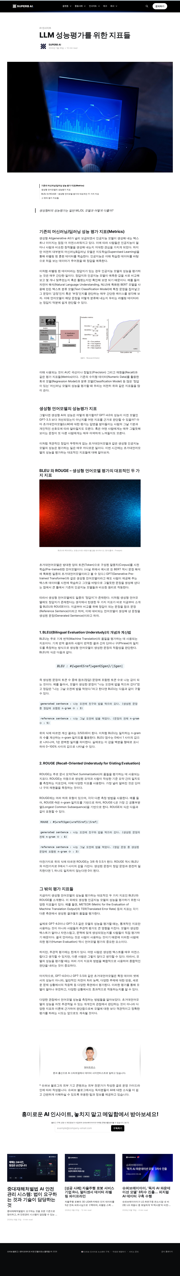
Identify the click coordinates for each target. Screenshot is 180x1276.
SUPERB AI (55, 44)
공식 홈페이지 (167, 1251)
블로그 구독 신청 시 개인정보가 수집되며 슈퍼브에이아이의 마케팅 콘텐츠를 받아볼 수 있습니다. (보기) (90, 1123)
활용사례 (79, 6)
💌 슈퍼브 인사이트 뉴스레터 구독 (95, 1252)
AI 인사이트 (45, 27)
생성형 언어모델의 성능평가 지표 (56, 189)
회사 (112, 6)
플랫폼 (65, 6)
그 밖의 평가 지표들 (50, 198)
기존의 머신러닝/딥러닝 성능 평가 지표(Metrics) (62, 185)
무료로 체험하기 (119, 1252)
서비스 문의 (134, 1252)
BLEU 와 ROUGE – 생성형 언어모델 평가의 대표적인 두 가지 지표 (70, 194)
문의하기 (159, 6)
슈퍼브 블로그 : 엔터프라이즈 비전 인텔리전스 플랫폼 (28, 1251)
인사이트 (93, 6)
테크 (105, 6)
